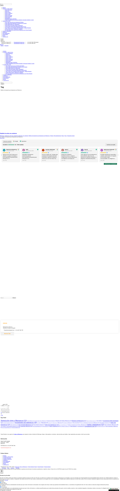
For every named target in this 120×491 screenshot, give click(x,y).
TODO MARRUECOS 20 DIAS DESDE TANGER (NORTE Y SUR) (19, 19)
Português (6, 45)
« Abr (2, 415)
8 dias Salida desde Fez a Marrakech (12, 24)
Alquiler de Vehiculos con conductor (21, 135)
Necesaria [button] (2, 481)
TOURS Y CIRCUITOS (7, 8)
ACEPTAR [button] (59, 469)
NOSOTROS (5, 34)
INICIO (4, 7)
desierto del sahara (51, 420)
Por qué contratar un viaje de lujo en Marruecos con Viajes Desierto (18, 30)
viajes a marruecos (54, 426)
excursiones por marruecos (26, 422)
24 (1, 412)
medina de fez (55, 422)
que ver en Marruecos (94, 422)
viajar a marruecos (95, 424)
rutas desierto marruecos (104, 422)
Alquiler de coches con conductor (8, 133)
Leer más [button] (5, 160)
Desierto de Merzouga (79, 420)
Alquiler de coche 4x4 (9, 135)
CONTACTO (5, 36)
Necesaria (3, 482)
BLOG (3, 35)
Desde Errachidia (8, 16)
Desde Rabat (7, 17)
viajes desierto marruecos (101, 426)
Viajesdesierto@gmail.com (19, 42)
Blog (8, 467)
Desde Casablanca (8, 13)
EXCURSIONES (6, 33)
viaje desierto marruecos (12, 426)
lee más (6, 480)
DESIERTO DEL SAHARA (11, 18)
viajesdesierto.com (91, 426)
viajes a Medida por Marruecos (65, 426)
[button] (15, 141)
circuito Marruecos (30, 420)
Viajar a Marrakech (82, 424)
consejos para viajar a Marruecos (41, 420)
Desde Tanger (7, 12)
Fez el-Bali (39, 422)
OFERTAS (4, 32)
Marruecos (2, 135)
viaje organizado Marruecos (25, 426)
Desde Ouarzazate (8, 15)
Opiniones (4, 467)
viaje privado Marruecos (37, 426)
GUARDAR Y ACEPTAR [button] (5, 490)
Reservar (2, 44)
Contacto (12, 467)
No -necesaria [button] (2, 485)
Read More (2, 138)
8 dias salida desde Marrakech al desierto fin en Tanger (16, 23)
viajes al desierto (45, 426)
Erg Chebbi (100, 420)
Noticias (51, 135)
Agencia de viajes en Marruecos (21, 466)
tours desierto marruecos (39, 424)
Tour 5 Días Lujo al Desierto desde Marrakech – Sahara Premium (18, 27)
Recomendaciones (57, 135)
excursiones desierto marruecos (9, 422)
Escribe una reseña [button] (111, 144)
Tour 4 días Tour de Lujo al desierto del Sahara (14, 22)
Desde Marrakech (8, 9)
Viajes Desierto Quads (32, 466)
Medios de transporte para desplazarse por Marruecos (39, 135)
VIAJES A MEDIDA (6, 31)
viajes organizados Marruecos (7, 427)
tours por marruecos (52, 424)
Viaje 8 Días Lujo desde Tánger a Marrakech (14, 25)
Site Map (17, 467)
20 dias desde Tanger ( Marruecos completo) (13, 28)
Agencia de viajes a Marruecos (14, 420)
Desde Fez (7, 11)
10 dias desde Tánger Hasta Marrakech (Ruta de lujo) (15, 26)
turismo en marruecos (73, 424)
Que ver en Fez (76, 422)
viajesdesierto (81, 426)
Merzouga (60, 422)
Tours (65, 135)
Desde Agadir (7, 14)
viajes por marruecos (16, 427)
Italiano (2, 45)
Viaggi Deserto (40, 466)
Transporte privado (70, 135)
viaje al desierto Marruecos (111, 424)
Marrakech (44, 422)
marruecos (50, 422)
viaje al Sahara (4, 426)
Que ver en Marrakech (84, 422)
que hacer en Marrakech (68, 422)
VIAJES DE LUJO (6, 21)
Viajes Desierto (74, 426)
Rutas (63, 135)
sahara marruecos (14, 424)
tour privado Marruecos (26, 424)
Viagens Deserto (47, 466)
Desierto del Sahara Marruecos (64, 420)
